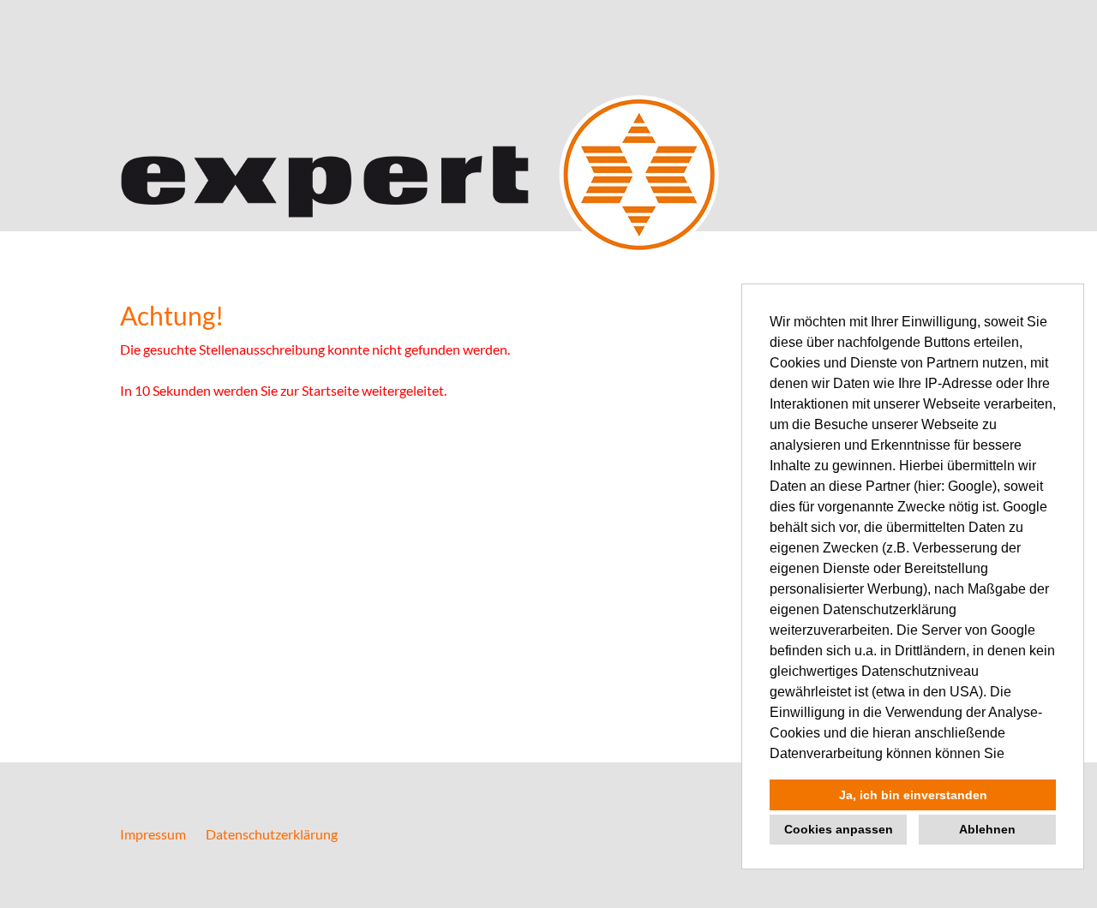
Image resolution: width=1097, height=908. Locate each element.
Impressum (153, 834)
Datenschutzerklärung (272, 834)
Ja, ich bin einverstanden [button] (913, 795)
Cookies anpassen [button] (838, 829)
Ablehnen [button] (987, 829)
